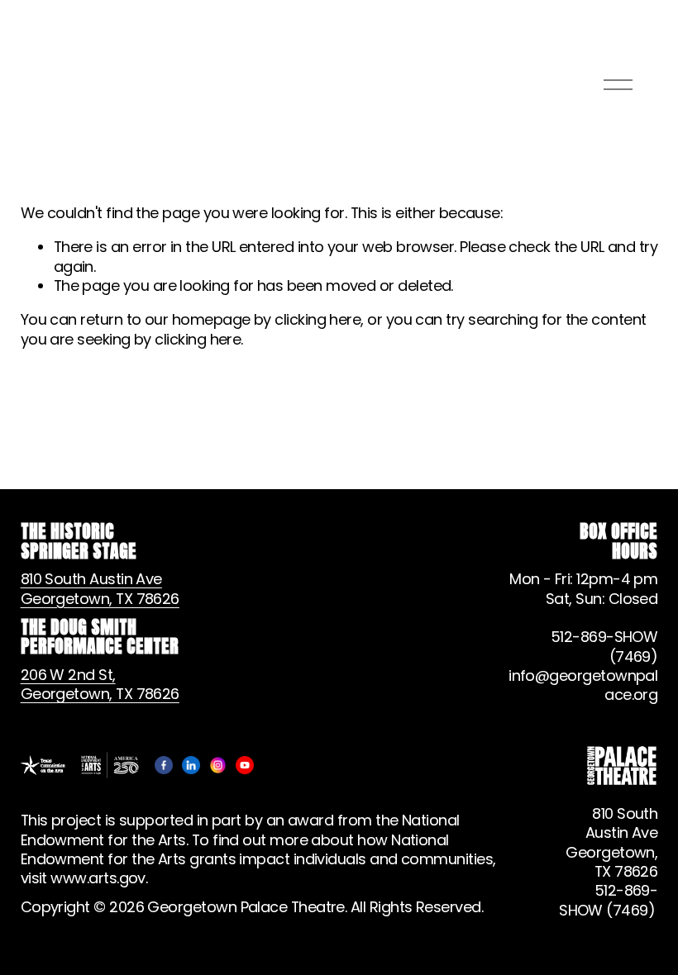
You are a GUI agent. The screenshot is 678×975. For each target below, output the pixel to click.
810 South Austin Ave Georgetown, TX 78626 (100, 588)
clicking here (317, 319)
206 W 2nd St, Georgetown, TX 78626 (100, 684)
